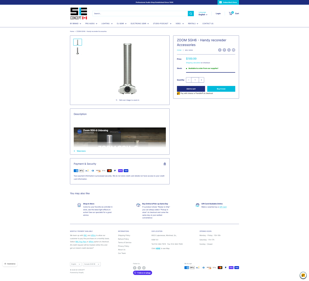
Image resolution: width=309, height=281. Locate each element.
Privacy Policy (123, 246)
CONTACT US (207, 23)
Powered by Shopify (77, 272)
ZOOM (179, 50)
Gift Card (223, 207)
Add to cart (191, 89)
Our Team (122, 253)
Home (72, 31)
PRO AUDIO (90, 23)
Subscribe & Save (230, 2)
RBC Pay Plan (81, 242)
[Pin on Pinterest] (224, 50)
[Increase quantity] (201, 79)
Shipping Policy (124, 235)
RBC (85, 235)
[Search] (191, 13)
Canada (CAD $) (89, 264)
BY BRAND (74, 23)
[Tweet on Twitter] (229, 50)
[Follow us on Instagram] (144, 268)
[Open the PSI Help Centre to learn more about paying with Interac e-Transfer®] (303, 275)
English (73, 264)
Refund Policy (123, 239)
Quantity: (181, 80)
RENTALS (192, 23)
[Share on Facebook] (219, 50)
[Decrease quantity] (188, 79)
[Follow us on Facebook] (134, 268)
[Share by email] (233, 50)
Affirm (93, 235)
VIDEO (178, 23)
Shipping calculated (193, 63)
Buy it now (221, 89)
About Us (121, 250)
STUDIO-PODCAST (161, 23)
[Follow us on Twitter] (139, 268)
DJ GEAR (120, 23)
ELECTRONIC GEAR (138, 23)
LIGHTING (106, 23)
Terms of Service (124, 242)
